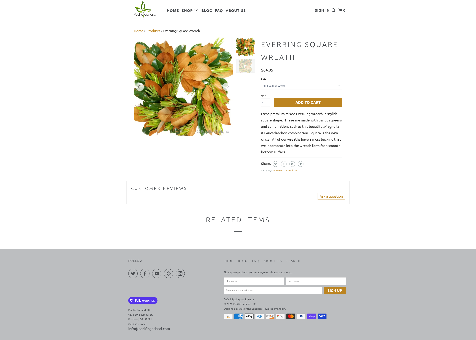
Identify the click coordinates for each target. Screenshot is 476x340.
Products (153, 31)
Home (173, 10)
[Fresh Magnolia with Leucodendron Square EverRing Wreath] (183, 86)
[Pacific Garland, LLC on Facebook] (145, 273)
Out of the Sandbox (250, 308)
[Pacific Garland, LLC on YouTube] (157, 273)
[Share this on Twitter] (275, 164)
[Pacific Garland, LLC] (145, 10)
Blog (206, 10)
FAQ (219, 10)
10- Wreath (278, 170)
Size (263, 78)
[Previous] (140, 87)
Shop (188, 10)
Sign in (322, 10)
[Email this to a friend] (300, 164)
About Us (236, 10)
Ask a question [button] (331, 196)
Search (294, 261)
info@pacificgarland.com (149, 328)
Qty (263, 95)
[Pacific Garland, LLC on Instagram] (181, 273)
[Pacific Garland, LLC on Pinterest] (169, 273)
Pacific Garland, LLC (244, 304)
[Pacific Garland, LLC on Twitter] (133, 273)
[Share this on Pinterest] (292, 164)
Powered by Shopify (274, 308)
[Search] (334, 10)
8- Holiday (291, 170)
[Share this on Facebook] (283, 164)
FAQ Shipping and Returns (239, 299)
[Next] (227, 87)
